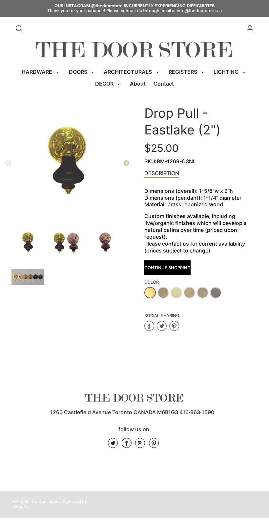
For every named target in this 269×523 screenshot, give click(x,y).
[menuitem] (41, 72)
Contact (164, 83)
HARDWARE (37, 72)
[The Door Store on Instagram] (140, 445)
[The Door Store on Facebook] (127, 445)
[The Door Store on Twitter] (113, 445)
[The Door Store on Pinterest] (154, 445)
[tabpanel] (27, 242)
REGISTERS (183, 72)
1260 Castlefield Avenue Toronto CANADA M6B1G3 (114, 412)
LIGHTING (227, 72)
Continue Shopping (167, 267)
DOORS (79, 72)
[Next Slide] (126, 163)
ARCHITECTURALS (128, 72)
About (138, 83)
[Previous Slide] (8, 163)
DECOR (105, 83)
